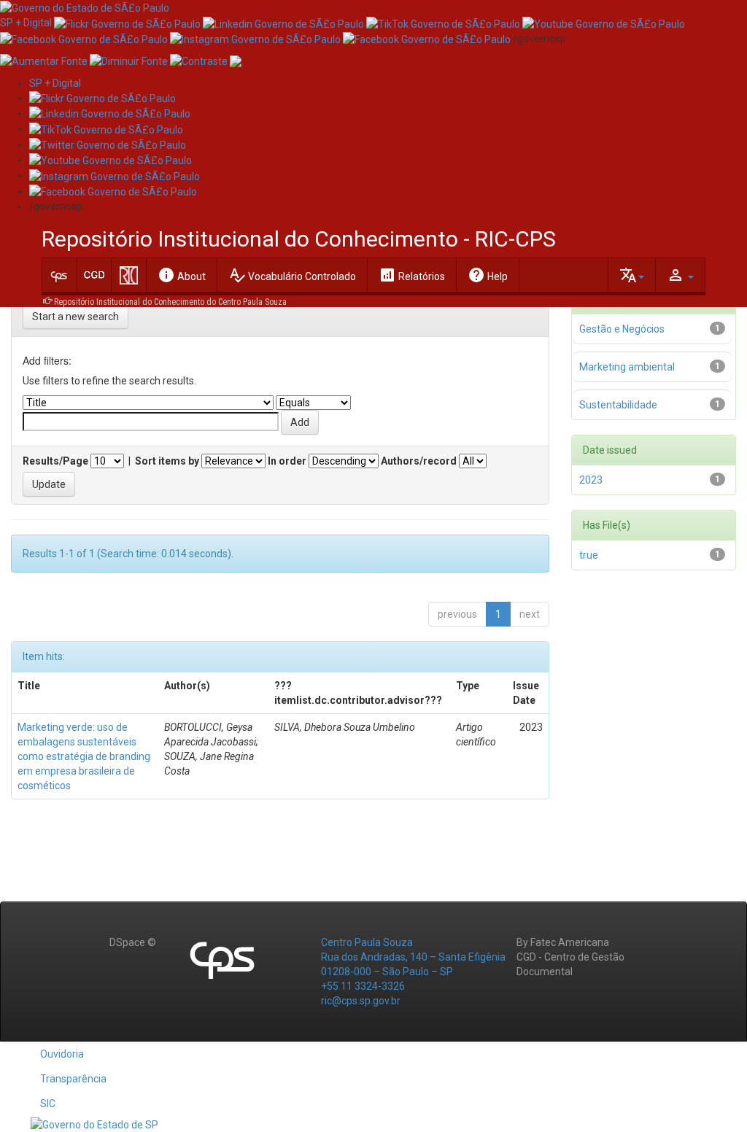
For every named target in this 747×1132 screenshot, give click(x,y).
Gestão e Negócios (622, 329)
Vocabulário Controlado (292, 275)
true (588, 555)
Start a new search (75, 316)
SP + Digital (26, 22)
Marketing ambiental (627, 367)
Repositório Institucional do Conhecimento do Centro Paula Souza (170, 302)
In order (287, 461)
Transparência (73, 1079)
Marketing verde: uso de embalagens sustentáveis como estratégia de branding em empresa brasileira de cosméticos (84, 756)
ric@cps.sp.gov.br (360, 1001)
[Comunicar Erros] (235, 60)
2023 (591, 480)
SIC (47, 1103)
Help (488, 275)
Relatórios (412, 275)
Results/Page (55, 461)
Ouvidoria (62, 1054)
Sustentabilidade (618, 405)
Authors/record (419, 461)
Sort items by (167, 461)
